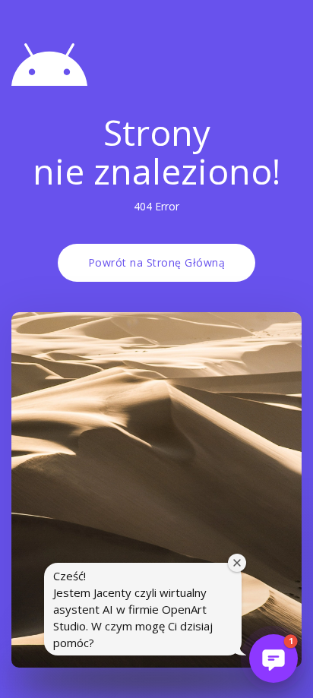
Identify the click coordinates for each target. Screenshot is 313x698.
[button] (273, 658)
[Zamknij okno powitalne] (237, 563)
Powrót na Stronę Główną (157, 262)
